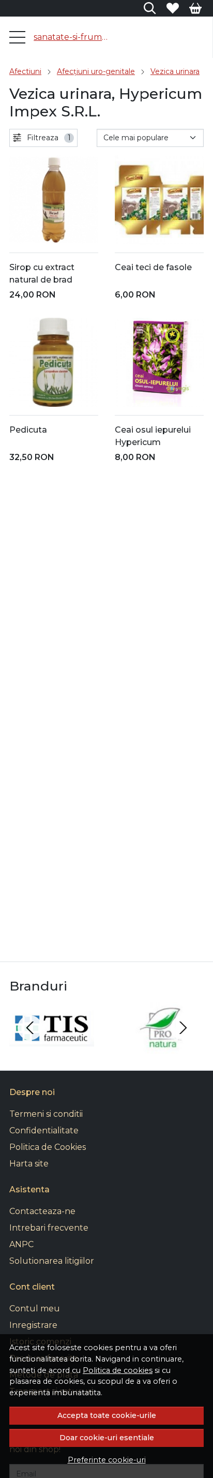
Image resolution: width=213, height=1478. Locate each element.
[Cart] (195, 8)
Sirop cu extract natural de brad (41, 273)
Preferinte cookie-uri (107, 1460)
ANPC (21, 1244)
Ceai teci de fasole (153, 267)
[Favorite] (172, 8)
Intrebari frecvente (48, 1228)
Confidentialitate (44, 1130)
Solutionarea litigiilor (51, 1261)
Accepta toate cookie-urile (106, 1415)
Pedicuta (28, 430)
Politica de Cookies (47, 1147)
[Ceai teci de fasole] (159, 199)
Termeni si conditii (46, 1114)
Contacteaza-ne (42, 1211)
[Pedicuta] (53, 362)
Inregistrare (33, 1325)
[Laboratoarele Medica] (161, 1047)
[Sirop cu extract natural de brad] (53, 199)
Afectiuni (25, 71)
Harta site (29, 1164)
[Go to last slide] (30, 1027)
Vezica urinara (175, 71)
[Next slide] (183, 1027)
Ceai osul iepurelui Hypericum (153, 436)
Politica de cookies (118, 1370)
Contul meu (34, 1308)
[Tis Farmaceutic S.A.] (51, 1047)
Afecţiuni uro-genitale (96, 71)
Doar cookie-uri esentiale (106, 1437)
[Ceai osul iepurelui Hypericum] (159, 362)
